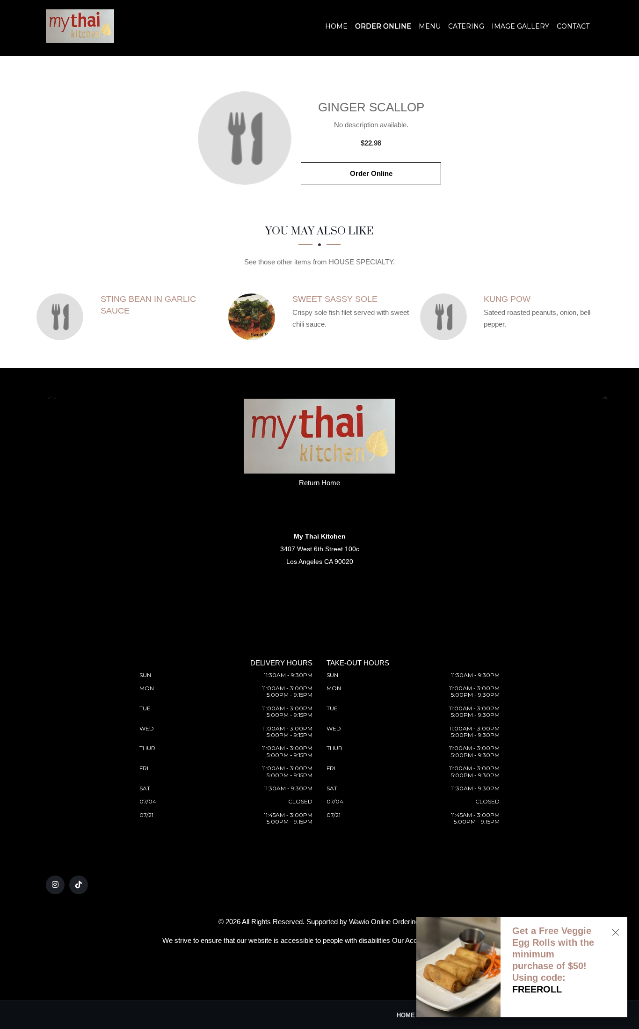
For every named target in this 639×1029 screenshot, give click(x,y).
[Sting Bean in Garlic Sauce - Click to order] (62, 316)
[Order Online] (244, 138)
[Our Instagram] (55, 885)
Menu (430, 26)
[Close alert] (615, 932)
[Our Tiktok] (78, 885)
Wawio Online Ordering (384, 922)
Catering (466, 26)
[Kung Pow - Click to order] (446, 316)
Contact (573, 26)
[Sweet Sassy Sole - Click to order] (254, 316)
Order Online (383, 26)
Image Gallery (520, 26)
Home (336, 26)
